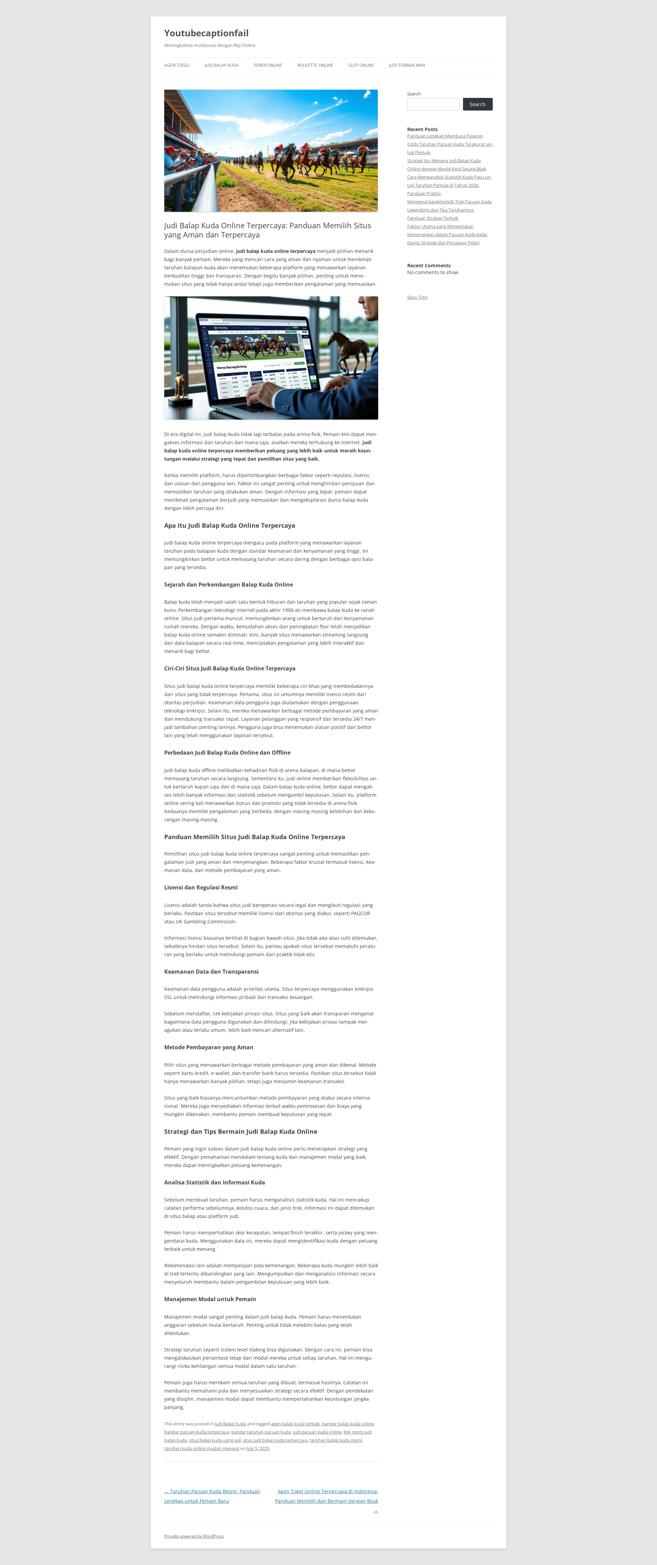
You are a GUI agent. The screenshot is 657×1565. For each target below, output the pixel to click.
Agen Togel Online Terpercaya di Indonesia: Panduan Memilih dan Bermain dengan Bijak (326, 1501)
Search (414, 94)
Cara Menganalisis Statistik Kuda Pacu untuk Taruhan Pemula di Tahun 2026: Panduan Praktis (449, 185)
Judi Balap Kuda (222, 65)
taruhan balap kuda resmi (336, 1440)
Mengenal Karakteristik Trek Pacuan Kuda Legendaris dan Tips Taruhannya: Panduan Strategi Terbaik (449, 209)
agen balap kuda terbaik (295, 1424)
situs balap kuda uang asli (215, 1440)
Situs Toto (417, 297)
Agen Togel (177, 65)
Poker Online (268, 65)
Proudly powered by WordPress (194, 1536)
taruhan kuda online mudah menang (201, 1448)
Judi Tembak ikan (407, 65)
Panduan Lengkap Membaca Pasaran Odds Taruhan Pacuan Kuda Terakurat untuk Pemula (450, 144)
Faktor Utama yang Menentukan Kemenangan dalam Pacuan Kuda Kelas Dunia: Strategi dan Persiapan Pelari (447, 234)
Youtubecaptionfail (206, 33)
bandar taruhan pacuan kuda (261, 1432)
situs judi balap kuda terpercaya (275, 1440)
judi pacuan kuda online (317, 1432)
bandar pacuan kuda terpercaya (196, 1432)
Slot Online (361, 65)
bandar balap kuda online (348, 1424)
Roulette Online (315, 65)
